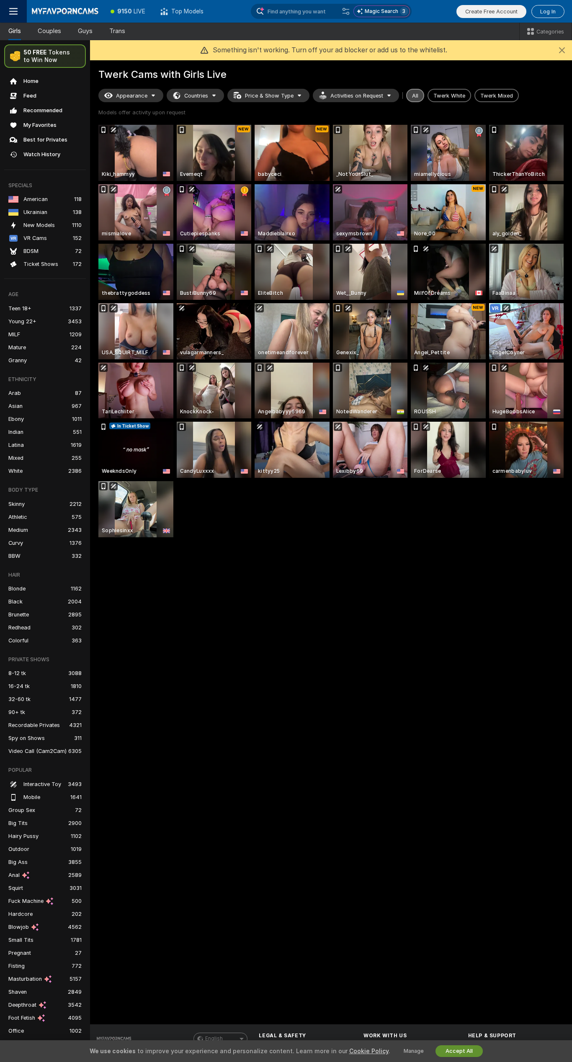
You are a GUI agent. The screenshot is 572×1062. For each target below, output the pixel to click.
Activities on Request (356, 96)
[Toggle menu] (13, 11)
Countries (196, 96)
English (214, 1038)
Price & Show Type (269, 96)
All (415, 96)
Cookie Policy (369, 1051)
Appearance (131, 96)
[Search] (346, 11)
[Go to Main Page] (65, 11)
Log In (548, 11)
